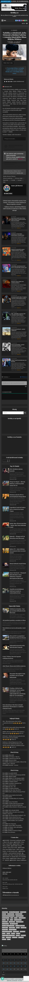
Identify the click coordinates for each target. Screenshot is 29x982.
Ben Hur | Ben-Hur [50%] (14, 790)
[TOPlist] (4, 945)
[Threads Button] (19, 20)
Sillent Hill (11, 755)
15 (21, 963)
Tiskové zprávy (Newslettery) (8, 935)
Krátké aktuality (19, 922)
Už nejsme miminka (13, 788)
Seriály (3, 933)
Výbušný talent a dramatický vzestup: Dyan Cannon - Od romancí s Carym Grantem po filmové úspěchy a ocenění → (14, 202)
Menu (5, 20)
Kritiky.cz (14, 13)
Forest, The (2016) (13, 802)
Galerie (15, 918)
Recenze (17, 927)
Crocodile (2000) (12, 773)
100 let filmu (5, 912)
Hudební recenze (17, 920)
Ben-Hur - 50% (12, 786)
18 (7, 966)
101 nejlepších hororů (14, 912)
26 (10, 969)
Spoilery (18, 933)
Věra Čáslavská (12, 823)
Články (8, 939)
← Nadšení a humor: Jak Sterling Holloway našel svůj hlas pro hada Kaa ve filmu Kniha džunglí (14, 208)
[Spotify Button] (25, 20)
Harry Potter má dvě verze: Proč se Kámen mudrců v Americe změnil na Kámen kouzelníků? (18, 219)
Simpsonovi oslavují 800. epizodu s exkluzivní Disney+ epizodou (17, 250)
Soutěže (8, 933)
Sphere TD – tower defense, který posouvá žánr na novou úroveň (18, 550)
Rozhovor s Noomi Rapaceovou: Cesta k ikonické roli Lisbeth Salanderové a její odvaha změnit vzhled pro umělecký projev (13, 743)
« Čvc (3, 974)
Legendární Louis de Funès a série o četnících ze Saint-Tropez (18, 509)
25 (7, 969)
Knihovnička (5, 922)
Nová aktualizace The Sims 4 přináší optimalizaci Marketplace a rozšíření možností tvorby (13, 706)
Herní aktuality (22, 918)
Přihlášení (24, 377)
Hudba (11, 920)
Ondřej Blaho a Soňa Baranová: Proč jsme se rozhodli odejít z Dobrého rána (19, 267)
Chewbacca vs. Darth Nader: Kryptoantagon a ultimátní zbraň (17, 234)
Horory (4, 920)
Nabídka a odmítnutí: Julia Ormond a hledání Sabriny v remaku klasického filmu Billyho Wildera (14, 36)
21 (18, 966)
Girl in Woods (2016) (13, 810)
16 (25, 963)
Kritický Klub (12, 922)
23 (25, 966)
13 (14, 963)
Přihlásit (5, 868)
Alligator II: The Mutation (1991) (16, 778)
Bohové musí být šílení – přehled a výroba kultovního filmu (17, 345)
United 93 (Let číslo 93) (14, 758)
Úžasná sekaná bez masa (15, 817)
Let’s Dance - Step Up (14, 756)
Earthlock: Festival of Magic (15, 830)
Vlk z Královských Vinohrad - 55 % (17, 815)
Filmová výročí (18, 914)
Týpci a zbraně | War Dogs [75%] (16, 780)
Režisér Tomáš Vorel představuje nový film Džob (19, 361)
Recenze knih (5, 929)
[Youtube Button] (23, 20)
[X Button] (16, 20)
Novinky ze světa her (20, 925)
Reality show (12, 927)
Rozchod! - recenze (13, 765)
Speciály (13, 933)
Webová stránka (8, 193)
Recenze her (23, 927)
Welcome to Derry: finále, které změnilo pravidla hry (17, 282)
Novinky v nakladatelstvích (8, 925)
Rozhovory (22, 931)
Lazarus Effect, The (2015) (14, 825)
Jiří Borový (11, 41)
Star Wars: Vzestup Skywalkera (16, 855)
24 (3, 969)
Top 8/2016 (10, 829)
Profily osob (5, 927)
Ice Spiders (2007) (13, 781)
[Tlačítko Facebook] (18, 20)
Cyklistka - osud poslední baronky (12, 853)
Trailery (18, 935)
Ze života (4, 939)
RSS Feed (5, 874)
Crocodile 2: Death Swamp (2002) (16, 774)
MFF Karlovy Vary (14, 924)
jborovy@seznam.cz (14, 895)
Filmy (12, 918)
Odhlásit (9, 868)
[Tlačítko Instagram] (21, 20)
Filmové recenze (5, 918)
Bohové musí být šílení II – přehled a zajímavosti (18, 330)
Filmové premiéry (19, 916)
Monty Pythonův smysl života (18, 563)
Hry (8, 920)
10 (3, 963)
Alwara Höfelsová (21, 860)
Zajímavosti (14, 30)
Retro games (16, 931)
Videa (3, 937)
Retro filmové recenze (7, 931)
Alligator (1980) (12, 776)
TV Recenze (23, 935)
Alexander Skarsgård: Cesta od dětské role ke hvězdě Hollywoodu (17, 675)
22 (21, 966)
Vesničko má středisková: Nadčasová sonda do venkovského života (17, 591)
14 (18, 963)
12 (10, 963)
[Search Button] (26, 20)
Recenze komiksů (12, 929)
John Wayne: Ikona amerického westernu (14, 666)
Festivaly (4, 914)
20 (14, 966)
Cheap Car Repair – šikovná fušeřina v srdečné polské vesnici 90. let (17, 483)
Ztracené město (13, 760)
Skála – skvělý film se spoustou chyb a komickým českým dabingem (18, 314)
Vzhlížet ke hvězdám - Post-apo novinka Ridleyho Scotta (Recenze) (17, 610)
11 (7, 963)
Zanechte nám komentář (15, 42)
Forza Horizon (11, 832)
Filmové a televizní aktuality (8, 916)
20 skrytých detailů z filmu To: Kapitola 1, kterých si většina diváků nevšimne (19, 298)
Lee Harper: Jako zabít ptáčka (15, 827)
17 (3, 966)
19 (10, 966)
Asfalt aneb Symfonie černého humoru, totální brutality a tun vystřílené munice (13, 820)
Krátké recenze (5, 924)
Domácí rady (23, 912)
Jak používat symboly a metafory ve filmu (14, 620)
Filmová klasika (10, 914)
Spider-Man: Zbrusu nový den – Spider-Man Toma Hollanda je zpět (18, 525)
